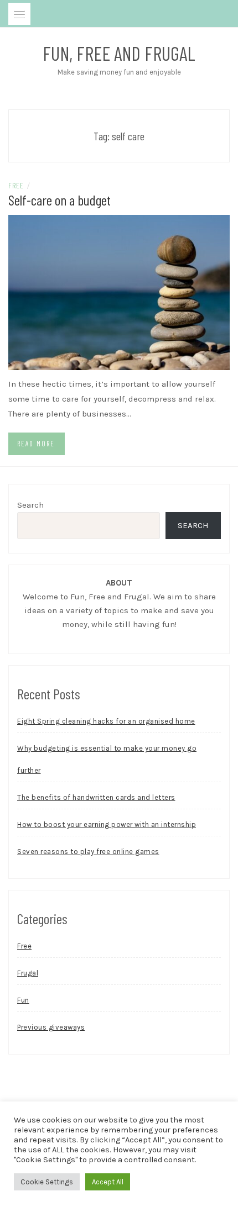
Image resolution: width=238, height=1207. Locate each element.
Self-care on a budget (59, 199)
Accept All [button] (107, 1182)
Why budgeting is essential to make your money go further (106, 759)
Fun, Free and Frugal (119, 53)
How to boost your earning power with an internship (106, 824)
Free (15, 185)
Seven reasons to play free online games (88, 851)
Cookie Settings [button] (46, 1182)
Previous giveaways (51, 1027)
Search (30, 505)
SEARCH (193, 525)
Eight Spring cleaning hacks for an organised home (106, 721)
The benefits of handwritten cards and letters (96, 797)
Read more (36, 443)
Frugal (27, 973)
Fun (23, 1000)
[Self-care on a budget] (119, 292)
